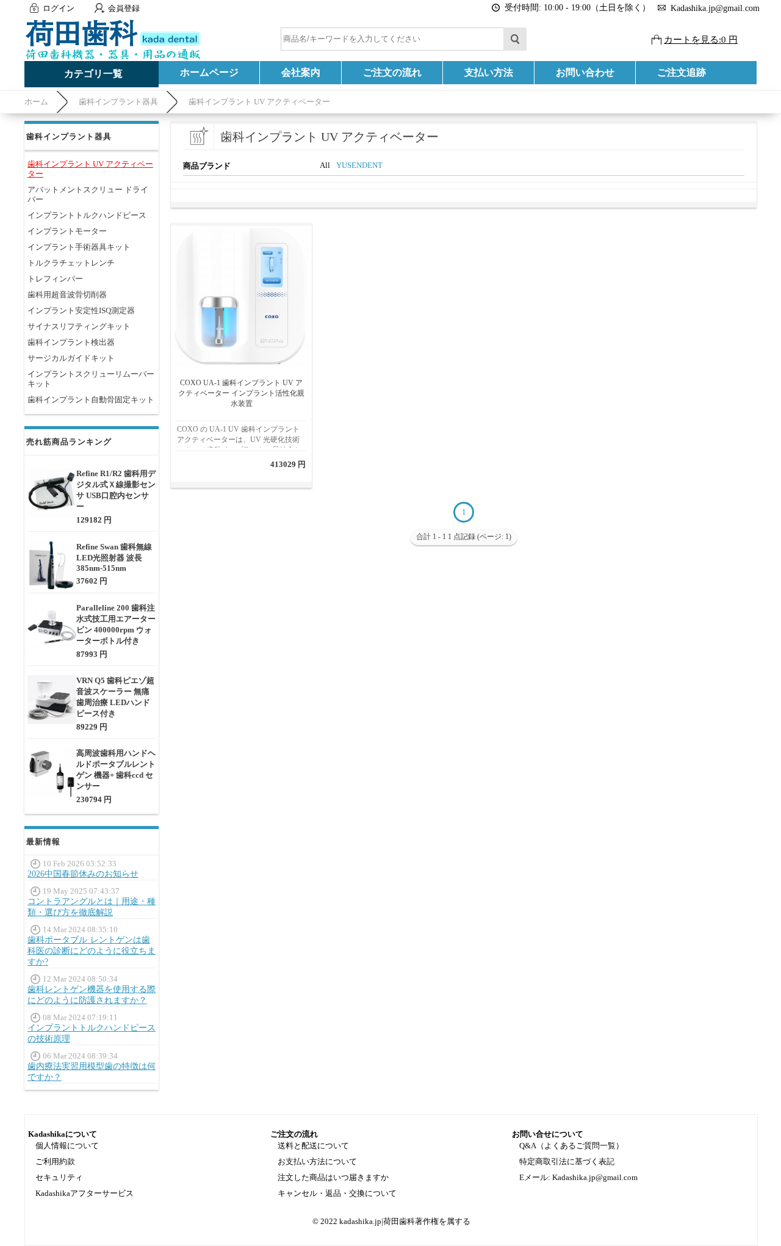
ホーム (36, 101)
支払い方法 (488, 72)
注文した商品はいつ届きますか (333, 1177)
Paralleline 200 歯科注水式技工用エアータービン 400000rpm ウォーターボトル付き (116, 624)
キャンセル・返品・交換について (337, 1193)
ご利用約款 (55, 1161)
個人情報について (67, 1145)
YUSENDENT (359, 165)
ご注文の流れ (392, 72)
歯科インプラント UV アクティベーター (259, 101)
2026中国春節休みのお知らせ (83, 873)
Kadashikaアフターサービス (84, 1193)
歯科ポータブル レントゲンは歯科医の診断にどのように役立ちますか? (91, 950)
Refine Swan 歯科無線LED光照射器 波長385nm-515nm (114, 557)
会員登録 (124, 8)
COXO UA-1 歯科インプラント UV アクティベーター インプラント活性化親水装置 (241, 393)
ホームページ (209, 72)
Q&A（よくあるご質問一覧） (571, 1145)
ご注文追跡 (681, 72)
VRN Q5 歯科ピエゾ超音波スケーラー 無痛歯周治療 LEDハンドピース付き (115, 697)
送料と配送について (313, 1145)
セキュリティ (59, 1177)
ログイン (58, 8)
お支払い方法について (317, 1161)
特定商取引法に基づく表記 (566, 1161)
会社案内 (300, 72)
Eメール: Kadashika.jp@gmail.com (578, 1177)
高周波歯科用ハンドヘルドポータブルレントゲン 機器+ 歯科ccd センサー (116, 769)
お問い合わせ (585, 72)
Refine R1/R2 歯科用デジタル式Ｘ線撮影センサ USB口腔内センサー (116, 490)
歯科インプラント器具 (118, 101)
